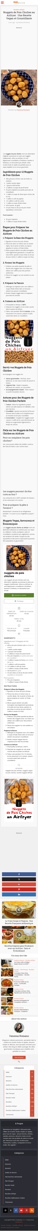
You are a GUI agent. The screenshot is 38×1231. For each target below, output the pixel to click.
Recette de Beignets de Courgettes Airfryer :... (21, 1001)
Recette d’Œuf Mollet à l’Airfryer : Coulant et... (21, 1010)
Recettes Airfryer (19, 10)
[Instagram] (5, 1210)
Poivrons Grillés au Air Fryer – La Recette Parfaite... (21, 983)
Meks (24, 1220)
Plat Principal (24, 969)
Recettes (16, 969)
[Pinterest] (26, 1210)
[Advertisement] (19, 48)
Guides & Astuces (19, 960)
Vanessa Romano (24, 22)
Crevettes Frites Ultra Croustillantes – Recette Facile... (21, 974)
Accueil (3, 1225)
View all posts (19, 1057)
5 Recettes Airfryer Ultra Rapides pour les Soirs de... (22, 992)
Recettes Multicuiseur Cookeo (10, 1227)
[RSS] (31, 1210)
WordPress (18, 1222)
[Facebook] (16, 1210)
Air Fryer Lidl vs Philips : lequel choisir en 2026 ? (22, 963)
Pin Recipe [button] (20, 601)
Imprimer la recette (20, 595)
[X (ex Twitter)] (10, 1210)
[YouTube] (21, 1210)
